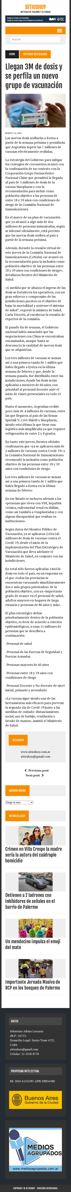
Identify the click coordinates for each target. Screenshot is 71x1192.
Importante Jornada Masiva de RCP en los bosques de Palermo (32, 985)
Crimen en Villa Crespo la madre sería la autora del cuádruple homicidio (33, 855)
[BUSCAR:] (35, 39)
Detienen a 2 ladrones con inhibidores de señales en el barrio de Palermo (30, 901)
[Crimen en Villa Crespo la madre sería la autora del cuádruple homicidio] (36, 843)
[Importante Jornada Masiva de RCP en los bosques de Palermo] (36, 976)
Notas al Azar (17, 815)
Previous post (38, 770)
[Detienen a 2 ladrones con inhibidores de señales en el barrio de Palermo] (36, 889)
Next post (33, 775)
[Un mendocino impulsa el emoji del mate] (36, 935)
